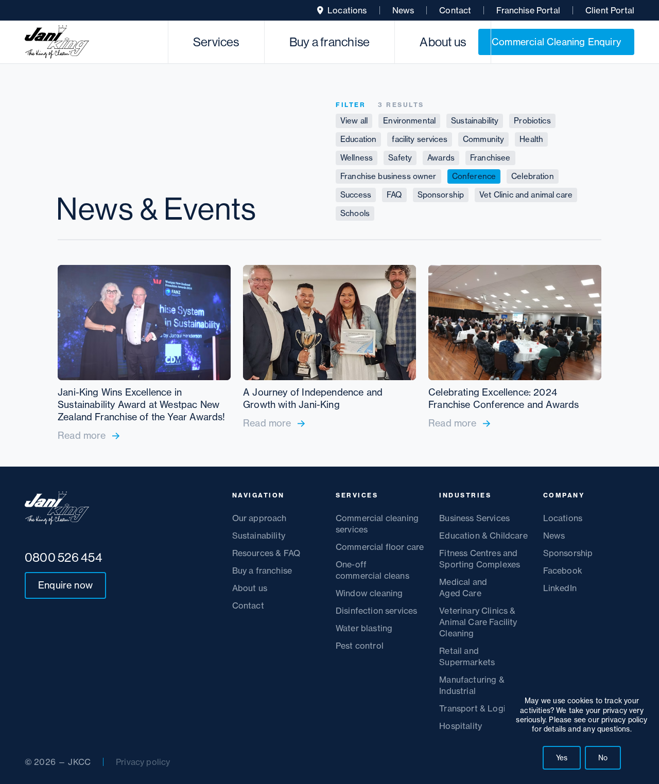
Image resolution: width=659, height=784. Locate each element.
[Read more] (144, 353)
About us (443, 41)
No (603, 757)
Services (216, 41)
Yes (561, 757)
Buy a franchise (329, 41)
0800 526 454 (63, 557)
